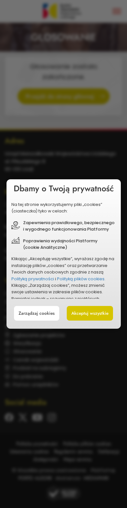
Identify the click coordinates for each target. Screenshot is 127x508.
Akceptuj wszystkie (89, 313)
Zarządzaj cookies (37, 313)
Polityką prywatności (32, 279)
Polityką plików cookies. (81, 279)
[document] (64, 254)
